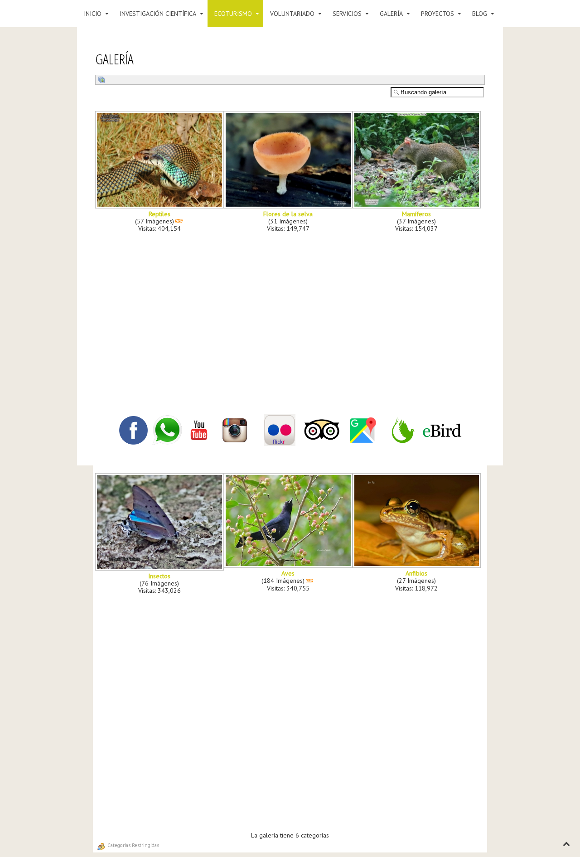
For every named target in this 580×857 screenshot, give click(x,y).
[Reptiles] (160, 205)
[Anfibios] (418, 565)
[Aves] (289, 565)
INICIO (93, 14)
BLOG (479, 14)
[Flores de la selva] (289, 205)
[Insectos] (160, 567)
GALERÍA (391, 14)
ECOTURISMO (233, 14)
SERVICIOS (347, 14)
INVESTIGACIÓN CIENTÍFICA (158, 14)
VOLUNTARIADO (292, 14)
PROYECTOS (437, 14)
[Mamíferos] (418, 205)
